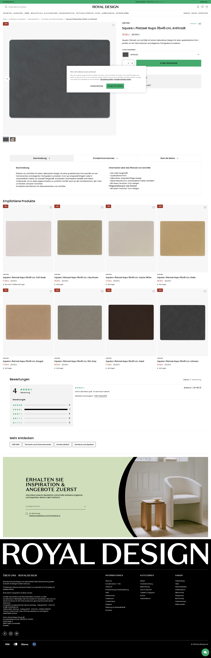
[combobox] (204, 2)
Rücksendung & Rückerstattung (117, 589)
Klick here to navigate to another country (17, 593)
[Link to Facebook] (5, 633)
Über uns (109, 581)
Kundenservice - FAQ (113, 584)
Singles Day (179, 595)
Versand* (109, 587)
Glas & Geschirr (146, 589)
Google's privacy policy (122, 79)
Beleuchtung (145, 587)
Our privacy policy (106, 79)
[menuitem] (7, 13)
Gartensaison (180, 589)
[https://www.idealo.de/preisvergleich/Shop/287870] (34, 644)
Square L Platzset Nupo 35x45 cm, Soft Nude (24, 278)
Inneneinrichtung (146, 584)
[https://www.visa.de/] (7, 644)
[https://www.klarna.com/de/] (24, 644)
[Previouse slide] (7, 78)
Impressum (110, 598)
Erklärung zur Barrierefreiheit (115, 607)
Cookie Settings (96, 86)
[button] (204, 2)
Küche (142, 595)
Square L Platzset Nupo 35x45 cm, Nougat (23, 361)
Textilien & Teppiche (147, 592)
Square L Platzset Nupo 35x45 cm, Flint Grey (75, 361)
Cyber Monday (180, 601)
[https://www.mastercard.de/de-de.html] (15, 644)
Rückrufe (109, 610)
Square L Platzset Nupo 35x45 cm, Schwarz (177, 361)
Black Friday (179, 598)
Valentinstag (180, 581)
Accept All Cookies (115, 86)
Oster (177, 584)
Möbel (142, 581)
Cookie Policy (110, 601)
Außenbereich (145, 598)
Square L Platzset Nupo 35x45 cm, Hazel (125, 361)
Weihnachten (180, 604)
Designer (109, 604)
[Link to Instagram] (11, 633)
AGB (107, 592)
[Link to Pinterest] (17, 633)
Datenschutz (110, 595)
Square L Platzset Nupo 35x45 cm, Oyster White (128, 278)
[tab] (42, 158)
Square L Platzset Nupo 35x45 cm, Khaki (176, 278)
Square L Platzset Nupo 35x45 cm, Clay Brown (76, 278)
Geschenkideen (181, 587)
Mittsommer (179, 592)
